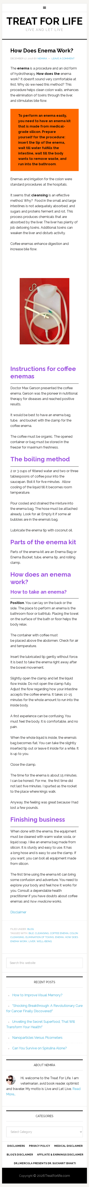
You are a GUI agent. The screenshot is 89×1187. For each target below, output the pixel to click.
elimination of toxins (39, 937)
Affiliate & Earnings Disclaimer (60, 1154)
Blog (30, 929)
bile (31, 933)
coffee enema (59, 933)
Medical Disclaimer (68, 1145)
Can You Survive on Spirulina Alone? (39, 1048)
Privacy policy (39, 1145)
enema (59, 937)
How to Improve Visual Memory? (37, 995)
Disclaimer (18, 912)
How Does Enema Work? (41, 50)
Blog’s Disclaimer (20, 1154)
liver (32, 941)
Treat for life (44, 21)
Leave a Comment (63, 58)
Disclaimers (16, 1145)
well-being (44, 941)
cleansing (42, 933)
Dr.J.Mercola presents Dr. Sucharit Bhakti (45, 1163)
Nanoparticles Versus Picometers (37, 1038)
